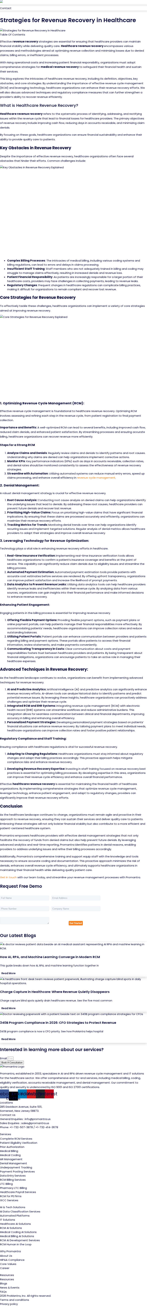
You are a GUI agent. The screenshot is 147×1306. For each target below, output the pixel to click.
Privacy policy (9, 1304)
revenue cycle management (96, 477)
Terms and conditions (14, 1300)
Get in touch (8, 877)
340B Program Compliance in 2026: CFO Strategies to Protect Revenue (58, 1022)
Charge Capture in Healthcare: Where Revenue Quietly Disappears (55, 991)
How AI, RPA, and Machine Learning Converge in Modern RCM (50, 957)
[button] (73, 5)
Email (4, 1058)
